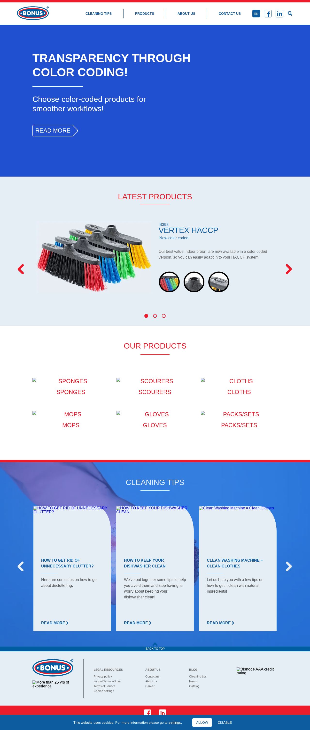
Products (144, 13)
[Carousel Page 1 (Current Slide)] (146, 316)
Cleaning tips (98, 13)
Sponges (70, 392)
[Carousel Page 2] (155, 316)
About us (186, 13)
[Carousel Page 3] (164, 316)
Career (150, 686)
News (193, 681)
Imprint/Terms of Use (107, 681)
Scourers (155, 392)
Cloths (239, 392)
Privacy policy (103, 676)
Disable (225, 722)
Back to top (155, 648)
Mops (70, 425)
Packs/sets (239, 425)
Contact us (230, 13)
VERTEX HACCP (188, 231)
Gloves (155, 425)
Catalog (194, 686)
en (256, 13)
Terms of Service (105, 686)
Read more (52, 130)
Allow (202, 722)
